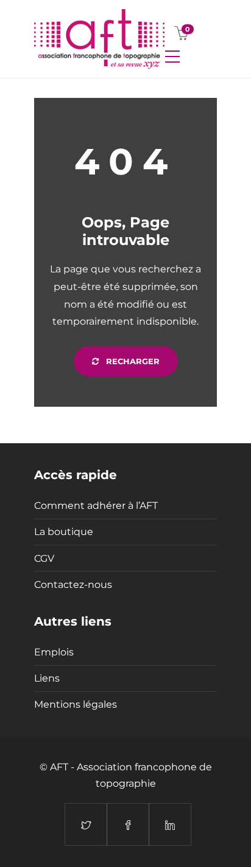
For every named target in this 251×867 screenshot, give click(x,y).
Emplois (54, 652)
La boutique (63, 531)
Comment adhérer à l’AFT (96, 505)
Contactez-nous (73, 584)
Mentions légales (75, 704)
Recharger (132, 361)
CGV (44, 558)
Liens (47, 678)
